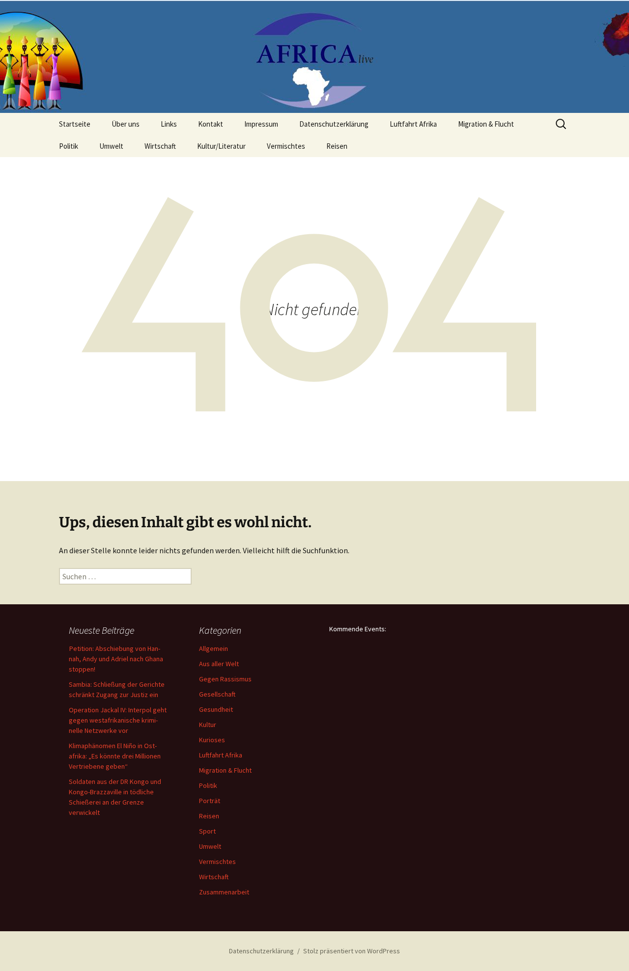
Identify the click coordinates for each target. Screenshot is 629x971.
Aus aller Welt (219, 663)
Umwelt (111, 146)
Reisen (336, 146)
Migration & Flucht (486, 124)
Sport (207, 831)
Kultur (207, 724)
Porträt (209, 800)
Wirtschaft (160, 146)
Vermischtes (286, 146)
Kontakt (210, 124)
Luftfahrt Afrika (413, 124)
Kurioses (212, 739)
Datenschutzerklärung (334, 124)
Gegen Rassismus (225, 678)
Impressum (261, 124)
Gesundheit (216, 709)
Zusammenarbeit (224, 892)
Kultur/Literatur (221, 146)
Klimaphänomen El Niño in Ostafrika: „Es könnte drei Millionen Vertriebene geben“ (115, 756)
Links (169, 124)
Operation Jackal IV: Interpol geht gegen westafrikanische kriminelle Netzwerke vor (118, 720)
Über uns (126, 124)
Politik (68, 146)
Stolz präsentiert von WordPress (351, 950)
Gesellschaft (217, 694)
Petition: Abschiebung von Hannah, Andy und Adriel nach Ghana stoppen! (116, 659)
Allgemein (213, 648)
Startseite (74, 124)
